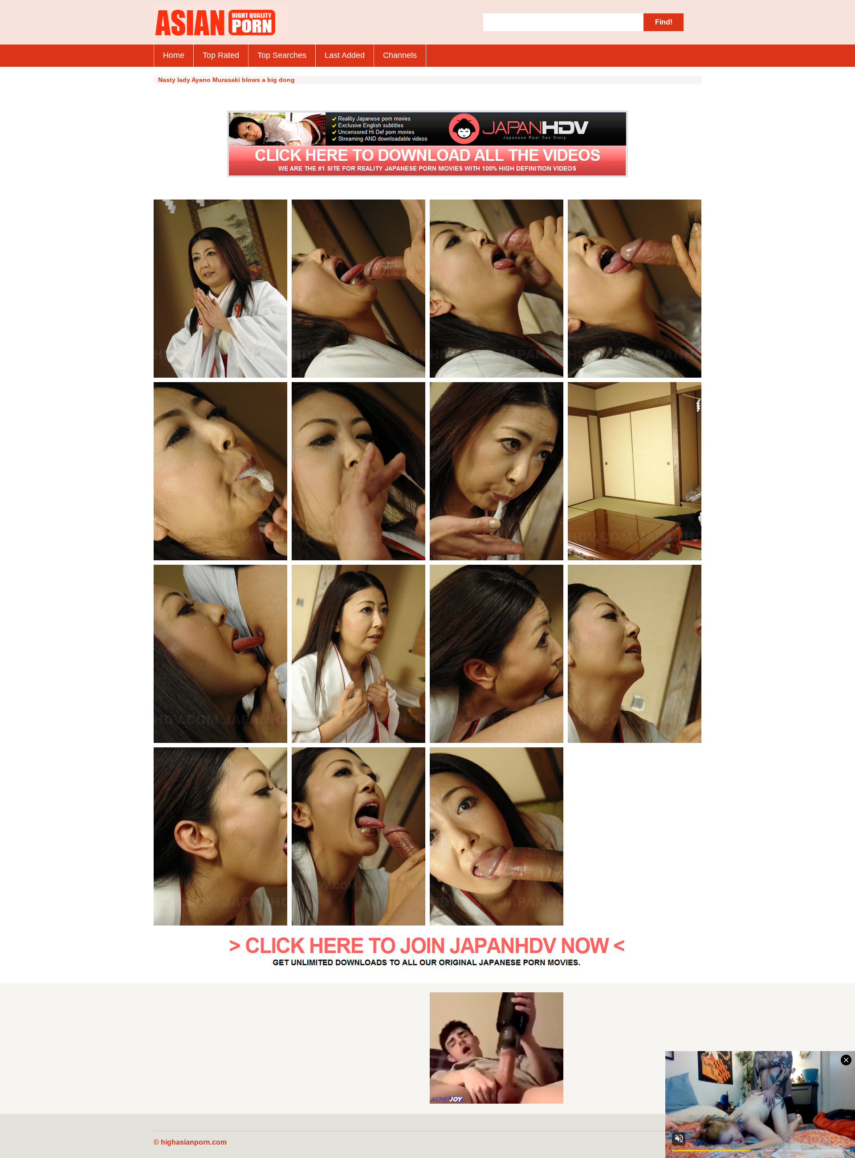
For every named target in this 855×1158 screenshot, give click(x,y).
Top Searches (281, 55)
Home (173, 55)
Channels (400, 55)
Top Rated (221, 55)
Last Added (345, 55)
